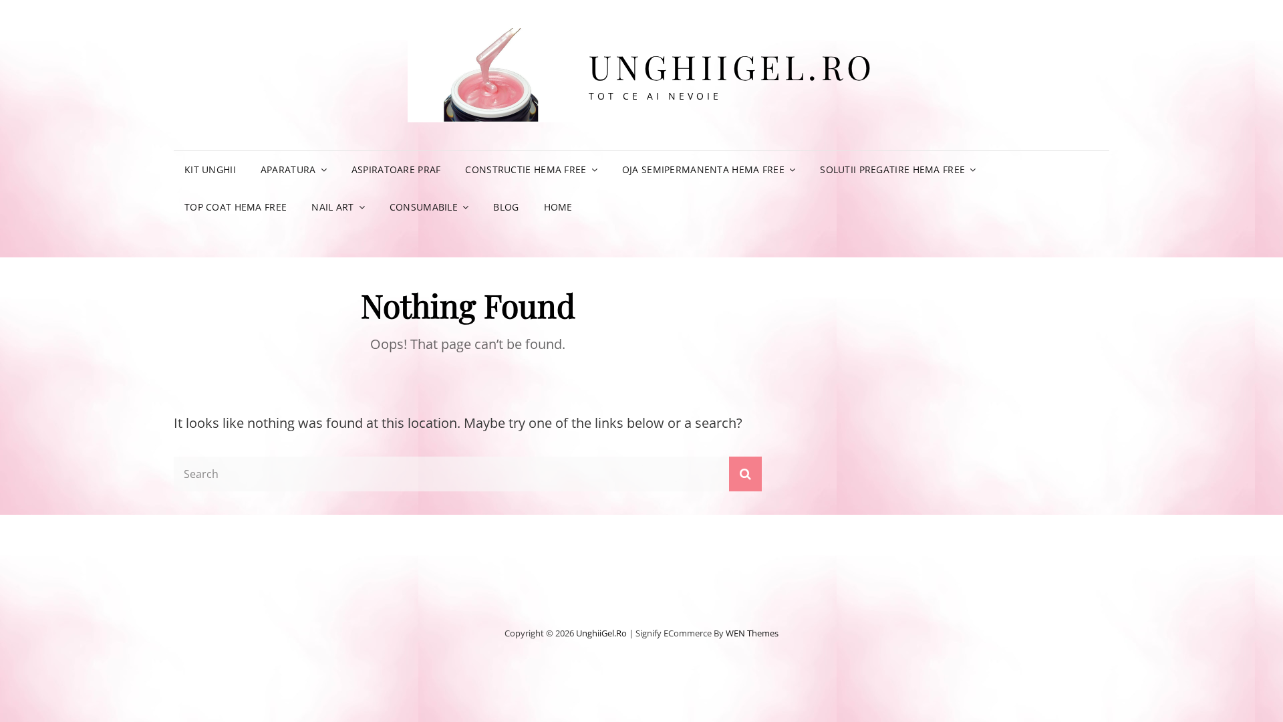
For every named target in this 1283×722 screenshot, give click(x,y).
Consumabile (424, 207)
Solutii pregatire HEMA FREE (892, 169)
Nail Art (332, 207)
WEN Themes (752, 633)
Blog (506, 207)
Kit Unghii (210, 169)
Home (558, 207)
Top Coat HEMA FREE (235, 207)
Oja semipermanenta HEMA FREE (703, 169)
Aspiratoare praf (396, 169)
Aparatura (288, 169)
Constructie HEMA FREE (525, 169)
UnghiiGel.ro (732, 66)
